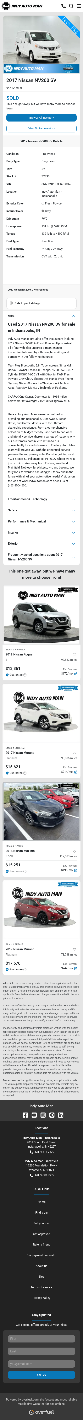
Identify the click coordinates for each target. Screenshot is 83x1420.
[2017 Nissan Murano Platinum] (41, 713)
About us (41, 1266)
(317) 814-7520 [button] (44, 1152)
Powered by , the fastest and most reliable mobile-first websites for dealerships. (41, 1402)
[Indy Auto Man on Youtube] (32, 1115)
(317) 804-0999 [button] (44, 1175)
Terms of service (41, 1287)
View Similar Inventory (41, 128)
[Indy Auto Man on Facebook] (23, 1115)
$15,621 (13, 767)
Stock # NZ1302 (14, 846)
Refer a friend (41, 1244)
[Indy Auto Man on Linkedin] (59, 1115)
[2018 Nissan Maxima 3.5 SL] (41, 811)
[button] (64, 6)
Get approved (41, 1234)
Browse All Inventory (41, 117)
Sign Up (41, 1374)
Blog (41, 1276)
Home (42, 1202)
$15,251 (13, 865)
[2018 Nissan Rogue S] (41, 614)
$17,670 (13, 963)
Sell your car (42, 1223)
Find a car (41, 1212)
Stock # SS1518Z (15, 747)
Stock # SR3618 (14, 944)
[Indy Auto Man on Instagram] (41, 1115)
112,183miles (68, 856)
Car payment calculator (42, 1255)
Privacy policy (41, 1298)
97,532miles (69, 660)
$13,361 (13, 668)
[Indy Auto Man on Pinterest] (50, 1115)
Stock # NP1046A (15, 649)
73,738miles (69, 954)
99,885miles (69, 758)
